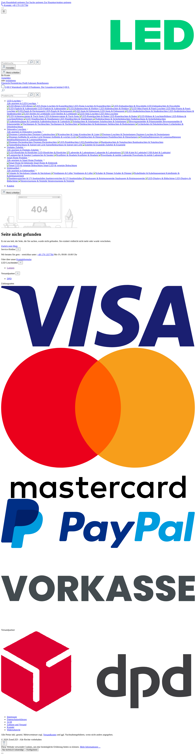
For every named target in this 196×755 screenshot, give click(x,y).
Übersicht (5, 83)
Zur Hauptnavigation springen (57, 2)
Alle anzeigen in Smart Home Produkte (25, 160)
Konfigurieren (32, 750)
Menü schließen (13, 73)
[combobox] (14, 63)
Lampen (10, 268)
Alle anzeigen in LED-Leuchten (22, 103)
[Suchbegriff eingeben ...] (3, 91)
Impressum (12, 717)
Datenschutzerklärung (17, 719)
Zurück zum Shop (9, 246)
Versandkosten (49, 734)
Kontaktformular (23, 259)
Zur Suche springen (35, 2)
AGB (9, 722)
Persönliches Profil (19, 83)
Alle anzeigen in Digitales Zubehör (23, 150)
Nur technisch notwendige (13, 750)
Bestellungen (43, 83)
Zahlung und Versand (16, 724)
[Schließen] (2, 753)
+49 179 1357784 (45, 254)
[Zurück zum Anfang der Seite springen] (4, 743)
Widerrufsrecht (13, 730)
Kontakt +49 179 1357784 (15, 5)
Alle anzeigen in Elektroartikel (21, 170)
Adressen (32, 83)
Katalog (10, 186)
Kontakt (10, 727)
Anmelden (6, 78)
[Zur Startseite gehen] (98, 58)
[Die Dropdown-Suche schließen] (37, 62)
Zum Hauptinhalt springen (13, 2)
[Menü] (3, 11)
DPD (9, 278)
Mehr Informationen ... (90, 747)
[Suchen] (31, 62)
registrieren (11, 80)
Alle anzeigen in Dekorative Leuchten (24, 132)
